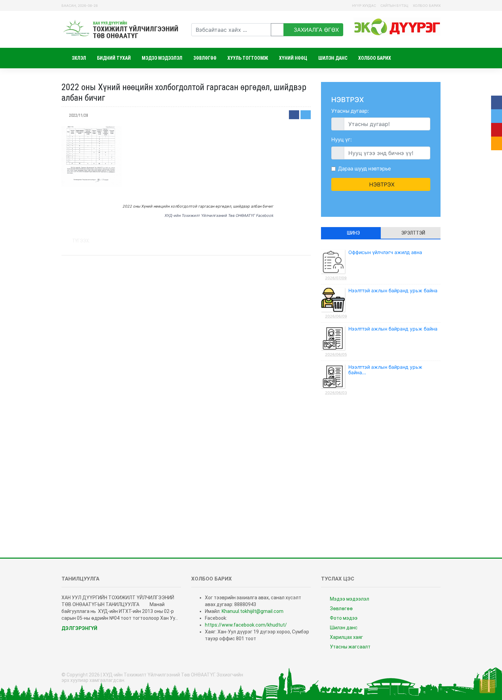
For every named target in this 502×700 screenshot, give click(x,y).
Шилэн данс (332, 58)
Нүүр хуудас (364, 5)
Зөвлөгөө (205, 58)
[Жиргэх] (306, 114)
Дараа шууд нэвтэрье (364, 168)
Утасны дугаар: (350, 111)
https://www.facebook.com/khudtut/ (246, 625)
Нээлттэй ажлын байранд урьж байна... (373, 379)
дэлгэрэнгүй (79, 628)
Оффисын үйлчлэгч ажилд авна (373, 264)
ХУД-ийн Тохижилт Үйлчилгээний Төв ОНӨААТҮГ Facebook (219, 215)
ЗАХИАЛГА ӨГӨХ (315, 29)
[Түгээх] (294, 114)
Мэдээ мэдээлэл (162, 58)
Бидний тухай (114, 58)
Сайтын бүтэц (394, 5)
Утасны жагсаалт (350, 646)
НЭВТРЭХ (380, 184)
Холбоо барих (427, 5)
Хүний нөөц (293, 58)
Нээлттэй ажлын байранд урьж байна (381, 303)
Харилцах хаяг (346, 637)
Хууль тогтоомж (247, 58)
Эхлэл (78, 58)
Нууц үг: (341, 139)
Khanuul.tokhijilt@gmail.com (252, 611)
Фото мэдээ (343, 618)
